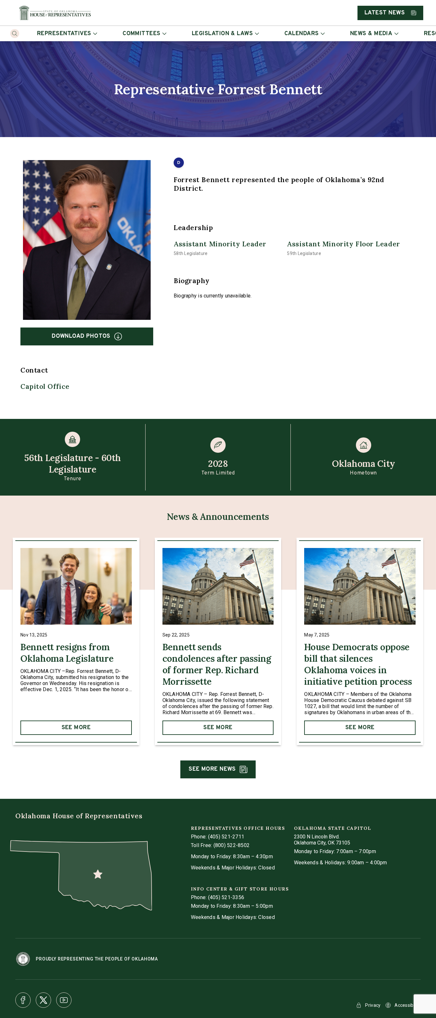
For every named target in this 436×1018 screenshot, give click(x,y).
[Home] (55, 13)
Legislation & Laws (222, 33)
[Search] (14, 33)
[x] (43, 1000)
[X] (43, 1000)
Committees (142, 33)
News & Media (371, 33)
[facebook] (23, 1000)
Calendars (301, 33)
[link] (76, 641)
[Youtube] (63, 1000)
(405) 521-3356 (226, 897)
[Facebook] (23, 1000)
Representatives (64, 33)
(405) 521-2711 (226, 837)
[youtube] (63, 1000)
